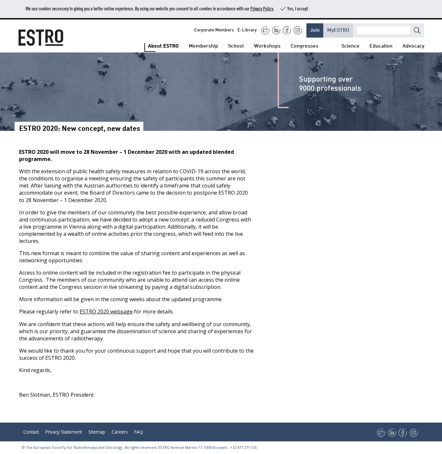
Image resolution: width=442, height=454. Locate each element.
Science (350, 45)
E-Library (247, 29)
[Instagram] (298, 30)
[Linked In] (276, 30)
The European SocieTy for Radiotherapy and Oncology (74, 447)
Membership (203, 45)
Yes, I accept (297, 8)
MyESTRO (338, 29)
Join (315, 29)
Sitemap (96, 432)
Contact (31, 432)
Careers (120, 432)
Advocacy (413, 45)
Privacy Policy (261, 8)
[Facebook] (287, 30)
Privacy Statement (63, 432)
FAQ (138, 432)
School (236, 45)
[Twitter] (265, 30)
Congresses (304, 45)
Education (381, 45)
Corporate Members (214, 29)
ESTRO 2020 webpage (106, 311)
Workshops (267, 45)
